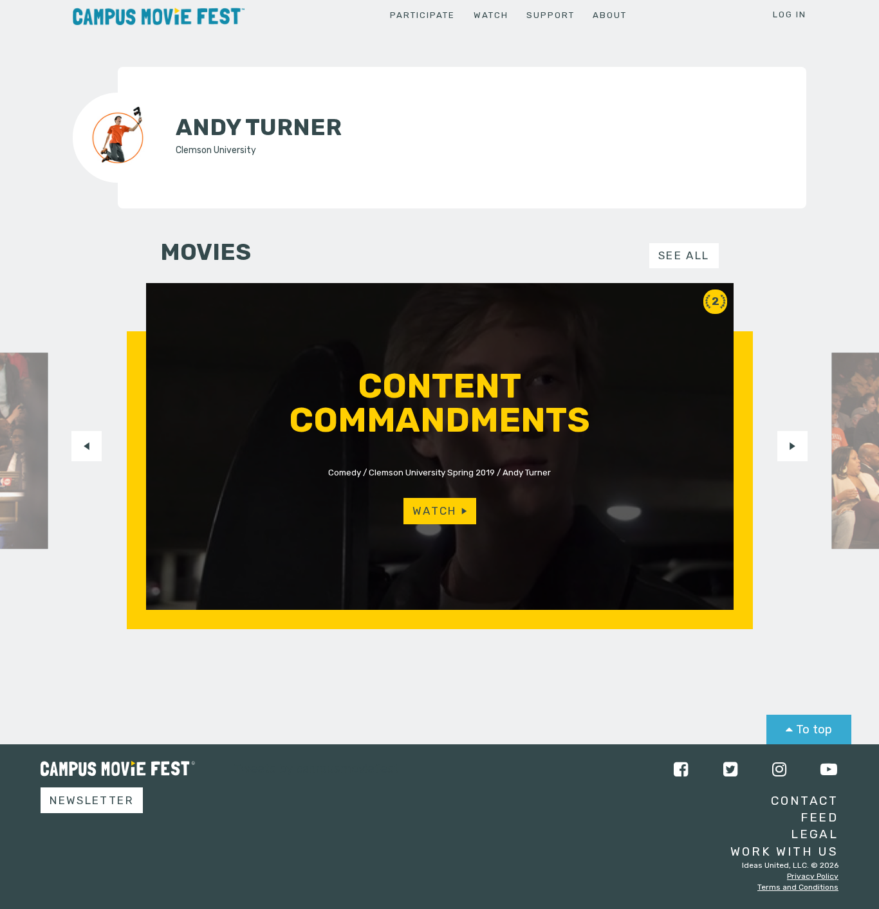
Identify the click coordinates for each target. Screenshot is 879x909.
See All (684, 255)
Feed (819, 817)
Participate (422, 15)
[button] (86, 446)
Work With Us (784, 851)
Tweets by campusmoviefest (316, 768)
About (610, 15)
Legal (814, 834)
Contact (804, 800)
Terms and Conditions (797, 887)
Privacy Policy (812, 876)
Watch (491, 15)
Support (550, 15)
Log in (789, 14)
